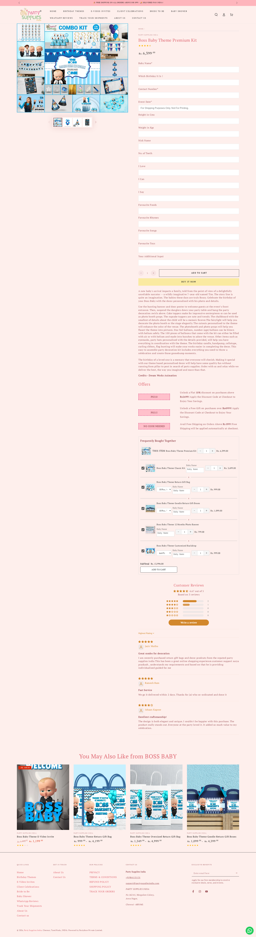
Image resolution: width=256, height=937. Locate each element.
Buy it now (188, 282)
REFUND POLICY (99, 881)
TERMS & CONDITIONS (103, 877)
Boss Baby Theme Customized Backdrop (176, 545)
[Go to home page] (31, 15)
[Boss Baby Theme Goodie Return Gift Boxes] (213, 797)
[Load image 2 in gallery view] (67, 122)
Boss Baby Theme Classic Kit (171, 468)
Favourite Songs (147, 230)
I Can (141, 179)
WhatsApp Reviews (28, 901)
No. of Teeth (145, 153)
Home (140, 29)
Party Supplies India (148, 35)
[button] (216, 14)
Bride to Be (23, 891)
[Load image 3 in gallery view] (77, 122)
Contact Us (59, 877)
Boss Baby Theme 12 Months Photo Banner (178, 524)
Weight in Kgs (146, 127)
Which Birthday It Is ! (150, 76)
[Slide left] (19, 3)
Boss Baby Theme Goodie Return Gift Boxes (178, 503)
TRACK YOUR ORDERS (102, 891)
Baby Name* (145, 63)
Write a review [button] (189, 622)
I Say (141, 192)
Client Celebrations (28, 886)
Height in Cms (146, 114)
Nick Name (144, 140)
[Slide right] (236, 3)
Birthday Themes (26, 877)
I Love (141, 166)
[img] (145, 641)
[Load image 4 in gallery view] (87, 122)
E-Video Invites (26, 881)
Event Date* (145, 101)
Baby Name (191, 465)
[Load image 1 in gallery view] (57, 122)
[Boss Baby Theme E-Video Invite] (43, 797)
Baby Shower (24, 896)
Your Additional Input (151, 256)
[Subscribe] (237, 873)
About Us (22, 910)
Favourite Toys (146, 243)
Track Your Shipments (29, 905)
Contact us (23, 915)
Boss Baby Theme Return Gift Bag (173, 482)
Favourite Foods (147, 204)
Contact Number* (148, 89)
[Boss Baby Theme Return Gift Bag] (100, 797)
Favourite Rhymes (148, 217)
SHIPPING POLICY (100, 886)
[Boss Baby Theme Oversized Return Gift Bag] (156, 797)
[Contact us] (250, 931)
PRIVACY (94, 872)
